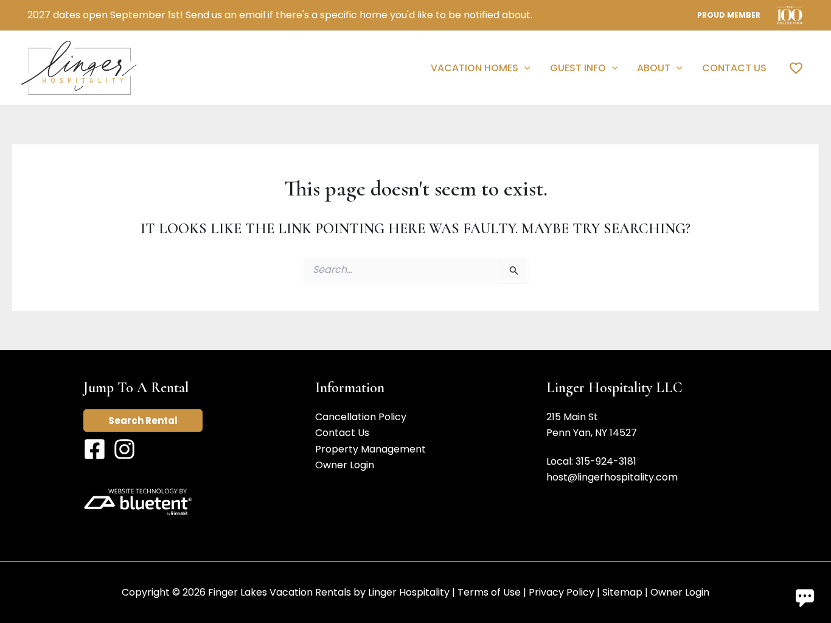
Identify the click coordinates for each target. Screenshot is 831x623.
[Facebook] (94, 449)
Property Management (370, 449)
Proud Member (728, 15)
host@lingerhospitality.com (612, 477)
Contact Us (342, 433)
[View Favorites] (796, 68)
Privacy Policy (561, 592)
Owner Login (344, 465)
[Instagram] (124, 449)
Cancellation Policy (360, 417)
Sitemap (622, 592)
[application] (524, 68)
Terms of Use (489, 592)
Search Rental (143, 420)
